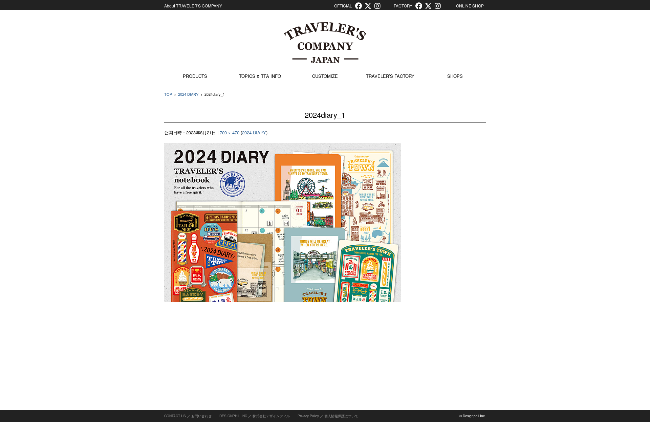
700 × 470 (229, 132)
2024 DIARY (188, 94)
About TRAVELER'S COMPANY (193, 5)
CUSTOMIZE (325, 76)
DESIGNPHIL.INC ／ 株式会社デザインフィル (254, 416)
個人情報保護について (341, 416)
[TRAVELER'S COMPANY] (325, 42)
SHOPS (455, 76)
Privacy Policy (308, 416)
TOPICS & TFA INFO (260, 76)
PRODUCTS (195, 76)
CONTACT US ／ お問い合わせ (188, 416)
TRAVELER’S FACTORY (390, 76)
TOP (168, 94)
